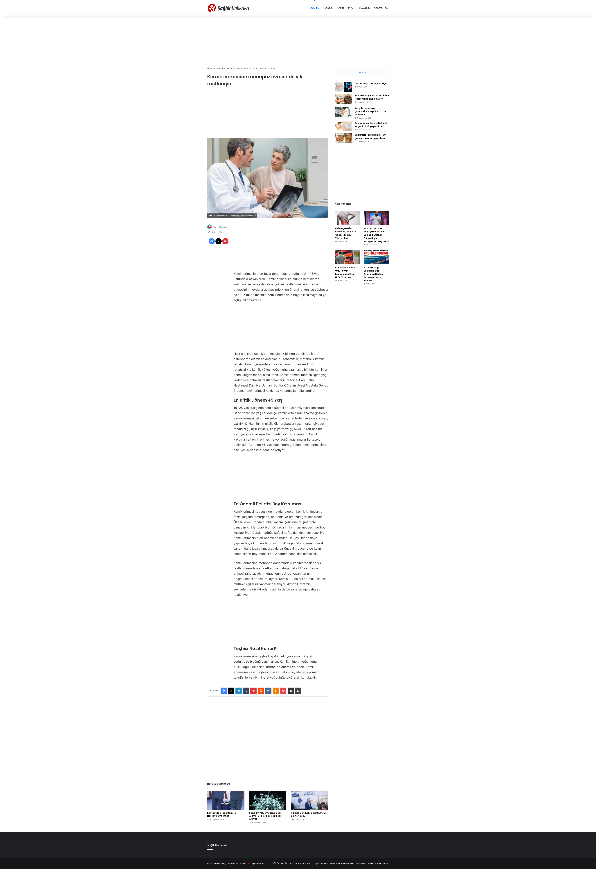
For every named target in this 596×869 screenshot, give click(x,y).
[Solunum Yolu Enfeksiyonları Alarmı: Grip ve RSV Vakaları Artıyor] (267, 800)
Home (212, 68)
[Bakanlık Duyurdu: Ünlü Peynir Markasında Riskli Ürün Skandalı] (347, 257)
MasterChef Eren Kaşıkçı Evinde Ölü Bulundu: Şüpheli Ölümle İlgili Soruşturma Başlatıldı (376, 235)
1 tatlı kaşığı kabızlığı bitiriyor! (371, 83)
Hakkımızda (295, 863)
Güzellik (364, 7)
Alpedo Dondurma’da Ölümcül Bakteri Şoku (308, 814)
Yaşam (378, 7)
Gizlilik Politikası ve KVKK (341, 863)
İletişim (324, 863)
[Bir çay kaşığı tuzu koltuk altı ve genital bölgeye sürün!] (343, 126)
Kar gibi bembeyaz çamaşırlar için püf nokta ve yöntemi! (370, 111)
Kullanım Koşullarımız (378, 863)
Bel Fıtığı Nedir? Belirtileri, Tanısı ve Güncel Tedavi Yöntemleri (346, 233)
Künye (316, 863)
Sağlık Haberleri (220, 227)
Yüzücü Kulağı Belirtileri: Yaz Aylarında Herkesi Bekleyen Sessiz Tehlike (374, 274)
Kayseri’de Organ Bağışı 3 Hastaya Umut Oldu (221, 814)
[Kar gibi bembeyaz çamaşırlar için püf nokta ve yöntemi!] (343, 112)
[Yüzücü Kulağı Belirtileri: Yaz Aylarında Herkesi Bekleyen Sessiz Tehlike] (376, 257)
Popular (362, 72)
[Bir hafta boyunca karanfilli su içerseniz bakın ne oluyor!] (343, 99)
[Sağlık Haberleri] (229, 7)
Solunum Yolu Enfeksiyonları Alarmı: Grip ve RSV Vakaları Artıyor (265, 815)
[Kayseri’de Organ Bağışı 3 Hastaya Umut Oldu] (225, 800)
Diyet (351, 7)
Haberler (314, 7)
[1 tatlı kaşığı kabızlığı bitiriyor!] (343, 87)
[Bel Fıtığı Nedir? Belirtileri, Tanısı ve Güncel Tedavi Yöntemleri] (347, 218)
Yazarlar (306, 863)
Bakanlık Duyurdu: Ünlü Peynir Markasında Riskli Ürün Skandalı (345, 272)
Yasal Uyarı (361, 863)
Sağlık (329, 7)
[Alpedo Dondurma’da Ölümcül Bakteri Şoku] (309, 800)
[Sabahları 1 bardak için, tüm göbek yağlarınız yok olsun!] (343, 138)
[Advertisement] (298, 40)
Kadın (340, 7)
